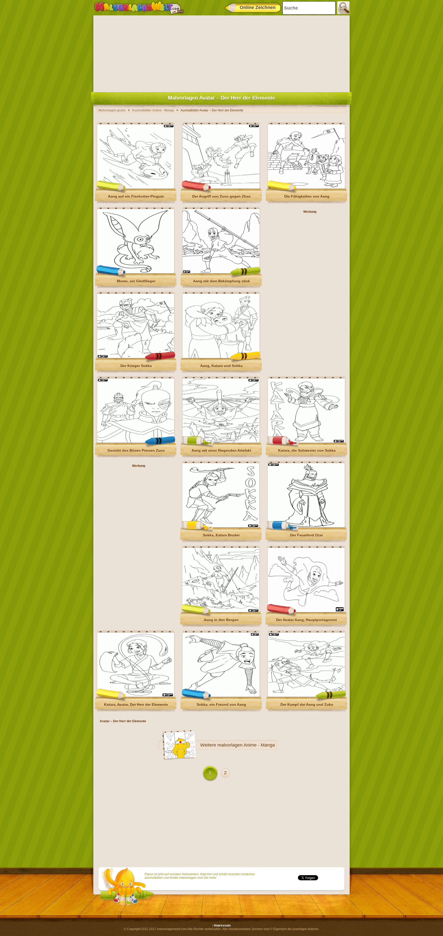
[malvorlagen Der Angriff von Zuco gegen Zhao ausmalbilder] (221, 187)
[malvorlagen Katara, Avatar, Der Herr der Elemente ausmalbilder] (135, 696)
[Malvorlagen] (139, 7)
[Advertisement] (221, 53)
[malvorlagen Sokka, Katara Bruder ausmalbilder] (220, 526)
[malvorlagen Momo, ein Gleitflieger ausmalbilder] (135, 272)
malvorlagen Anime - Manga (246, 745)
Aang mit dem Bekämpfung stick (221, 281)
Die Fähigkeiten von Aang (306, 196)
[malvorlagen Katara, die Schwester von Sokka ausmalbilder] (306, 441)
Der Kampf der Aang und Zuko (306, 704)
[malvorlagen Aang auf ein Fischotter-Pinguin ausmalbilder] (135, 187)
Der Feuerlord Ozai (306, 535)
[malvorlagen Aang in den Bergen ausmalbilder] (220, 611)
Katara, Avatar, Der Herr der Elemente (136, 704)
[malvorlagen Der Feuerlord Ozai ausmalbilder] (306, 526)
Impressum (222, 925)
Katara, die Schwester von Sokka (307, 450)
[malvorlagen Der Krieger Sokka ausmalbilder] (135, 357)
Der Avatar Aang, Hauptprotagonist (306, 620)
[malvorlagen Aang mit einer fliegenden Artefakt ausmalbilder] (221, 441)
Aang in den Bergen (221, 620)
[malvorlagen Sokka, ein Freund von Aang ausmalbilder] (221, 696)
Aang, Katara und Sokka (221, 366)
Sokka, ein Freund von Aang (221, 704)
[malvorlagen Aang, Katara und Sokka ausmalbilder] (221, 357)
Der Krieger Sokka (136, 366)
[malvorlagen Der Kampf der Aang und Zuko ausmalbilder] (306, 696)
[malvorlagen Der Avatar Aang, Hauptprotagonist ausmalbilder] (306, 611)
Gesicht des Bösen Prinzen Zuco (136, 450)
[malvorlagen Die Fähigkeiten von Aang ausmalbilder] (306, 187)
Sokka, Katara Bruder (221, 535)
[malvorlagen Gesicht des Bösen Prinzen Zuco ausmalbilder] (135, 441)
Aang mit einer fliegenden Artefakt (221, 450)
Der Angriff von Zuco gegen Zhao (221, 196)
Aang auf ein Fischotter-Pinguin (136, 196)
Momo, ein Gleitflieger (136, 281)
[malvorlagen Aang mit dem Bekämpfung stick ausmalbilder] (221, 272)
